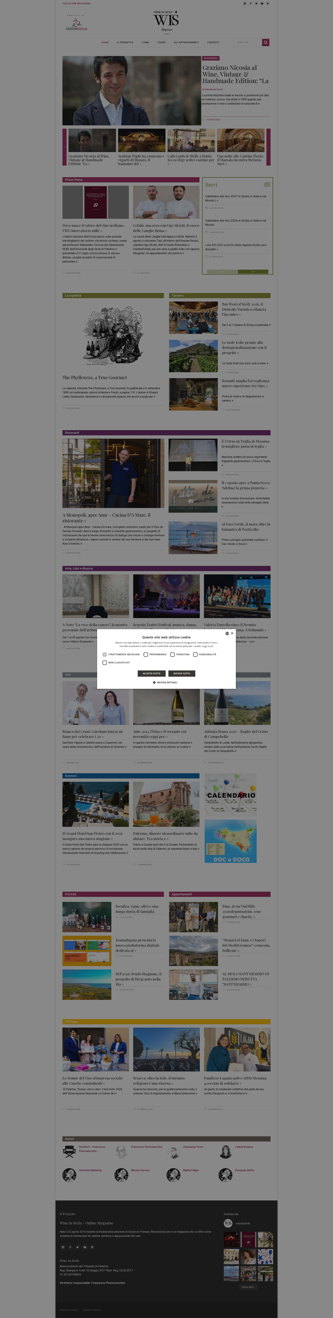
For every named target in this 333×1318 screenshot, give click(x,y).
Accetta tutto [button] (151, 673)
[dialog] (166, 659)
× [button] (232, 633)
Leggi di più (208, 646)
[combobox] (227, 633)
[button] (166, 682)
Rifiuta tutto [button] (182, 673)
